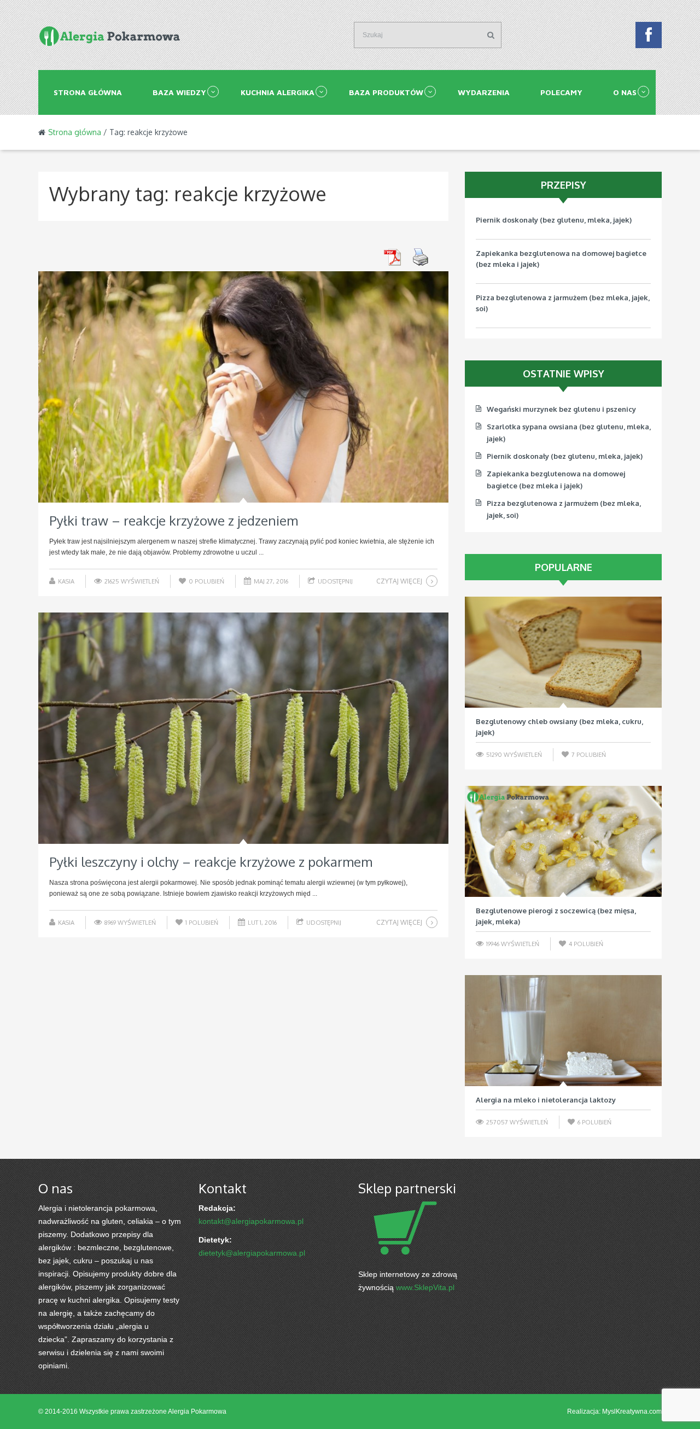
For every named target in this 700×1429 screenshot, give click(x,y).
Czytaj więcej (399, 581)
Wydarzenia (484, 92)
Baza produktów (386, 92)
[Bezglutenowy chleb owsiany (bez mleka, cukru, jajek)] (563, 652)
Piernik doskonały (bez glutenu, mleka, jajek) (554, 219)
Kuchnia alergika (277, 92)
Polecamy (561, 92)
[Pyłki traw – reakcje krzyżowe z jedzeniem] (243, 387)
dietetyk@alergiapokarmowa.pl (252, 1253)
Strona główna (88, 92)
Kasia (66, 581)
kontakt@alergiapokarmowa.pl (251, 1221)
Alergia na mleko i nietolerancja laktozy (546, 1099)
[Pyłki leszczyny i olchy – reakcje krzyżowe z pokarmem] (243, 728)
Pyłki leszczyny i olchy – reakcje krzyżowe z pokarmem (210, 861)
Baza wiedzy (179, 92)
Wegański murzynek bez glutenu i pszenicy (561, 409)
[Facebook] (648, 37)
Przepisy (563, 185)
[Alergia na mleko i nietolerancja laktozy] (563, 1030)
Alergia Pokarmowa (197, 1411)
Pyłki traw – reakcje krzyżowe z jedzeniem (173, 520)
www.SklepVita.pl (425, 1287)
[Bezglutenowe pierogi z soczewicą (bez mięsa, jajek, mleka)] (563, 841)
